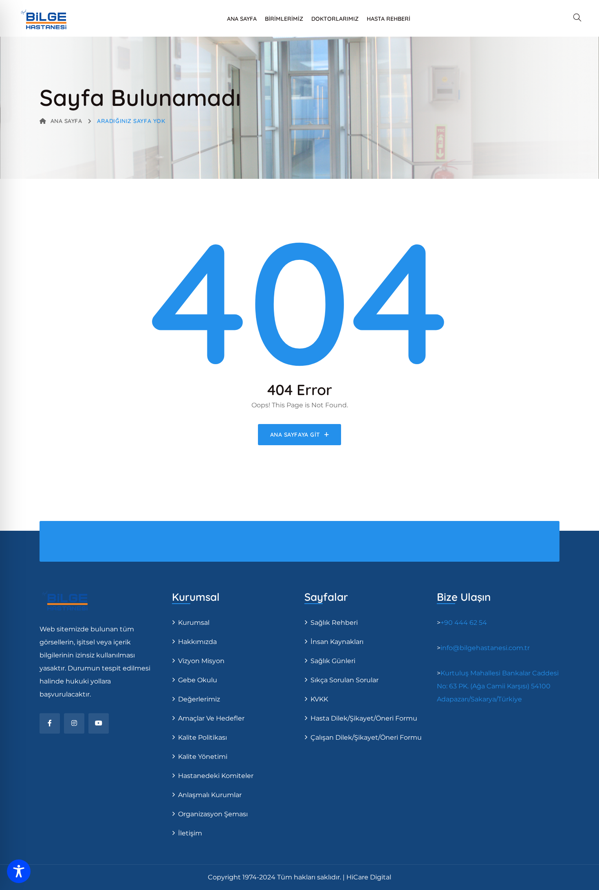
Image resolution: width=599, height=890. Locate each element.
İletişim (190, 833)
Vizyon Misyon (201, 661)
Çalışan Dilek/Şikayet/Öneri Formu (366, 737)
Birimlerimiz (284, 18)
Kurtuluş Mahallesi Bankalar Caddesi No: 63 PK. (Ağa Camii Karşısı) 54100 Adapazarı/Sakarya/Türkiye (498, 686)
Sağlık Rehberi (334, 622)
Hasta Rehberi (388, 18)
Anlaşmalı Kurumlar (210, 795)
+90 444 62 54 (463, 622)
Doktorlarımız (335, 18)
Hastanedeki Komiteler (215, 776)
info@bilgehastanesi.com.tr (485, 648)
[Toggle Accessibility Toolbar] (18, 871)
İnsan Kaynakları (337, 642)
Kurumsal (193, 622)
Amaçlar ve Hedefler (211, 718)
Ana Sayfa (242, 18)
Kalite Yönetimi (202, 756)
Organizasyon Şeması (213, 814)
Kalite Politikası (202, 737)
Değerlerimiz (199, 699)
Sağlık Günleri (333, 661)
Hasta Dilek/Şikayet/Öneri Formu (364, 718)
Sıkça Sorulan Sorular (345, 680)
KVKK (319, 699)
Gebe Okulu (197, 680)
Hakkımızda (197, 642)
